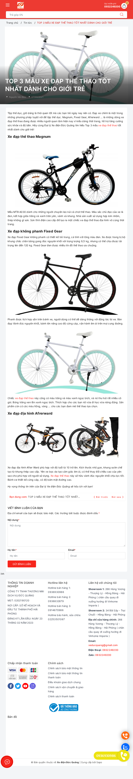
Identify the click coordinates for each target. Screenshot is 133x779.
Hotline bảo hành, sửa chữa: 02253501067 (64, 617)
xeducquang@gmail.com (103, 645)
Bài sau (116, 497)
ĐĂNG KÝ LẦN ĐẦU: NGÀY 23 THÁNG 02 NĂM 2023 (25, 620)
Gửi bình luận (22, 564)
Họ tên (12, 549)
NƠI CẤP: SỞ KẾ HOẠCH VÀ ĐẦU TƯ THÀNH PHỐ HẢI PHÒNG (24, 609)
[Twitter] (18, 686)
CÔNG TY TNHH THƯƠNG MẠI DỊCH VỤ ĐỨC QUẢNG (26, 593)
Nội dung (13, 519)
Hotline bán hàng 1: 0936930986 (59, 589)
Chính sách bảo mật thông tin (65, 668)
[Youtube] (25, 686)
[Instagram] (33, 686)
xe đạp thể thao (107, 125)
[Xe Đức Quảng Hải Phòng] (20, 5)
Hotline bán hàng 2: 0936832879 (59, 599)
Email (72, 549)
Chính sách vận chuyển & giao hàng (65, 689)
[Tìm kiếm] (121, 14)
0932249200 (110, 649)
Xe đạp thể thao (60, 475)
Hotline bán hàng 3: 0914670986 (59, 608)
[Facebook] (11, 686)
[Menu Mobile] (8, 5)
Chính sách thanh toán (61, 696)
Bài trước (102, 497)
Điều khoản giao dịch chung (64, 682)
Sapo (99, 762)
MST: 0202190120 (18, 600)
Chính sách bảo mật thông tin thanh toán (65, 675)
